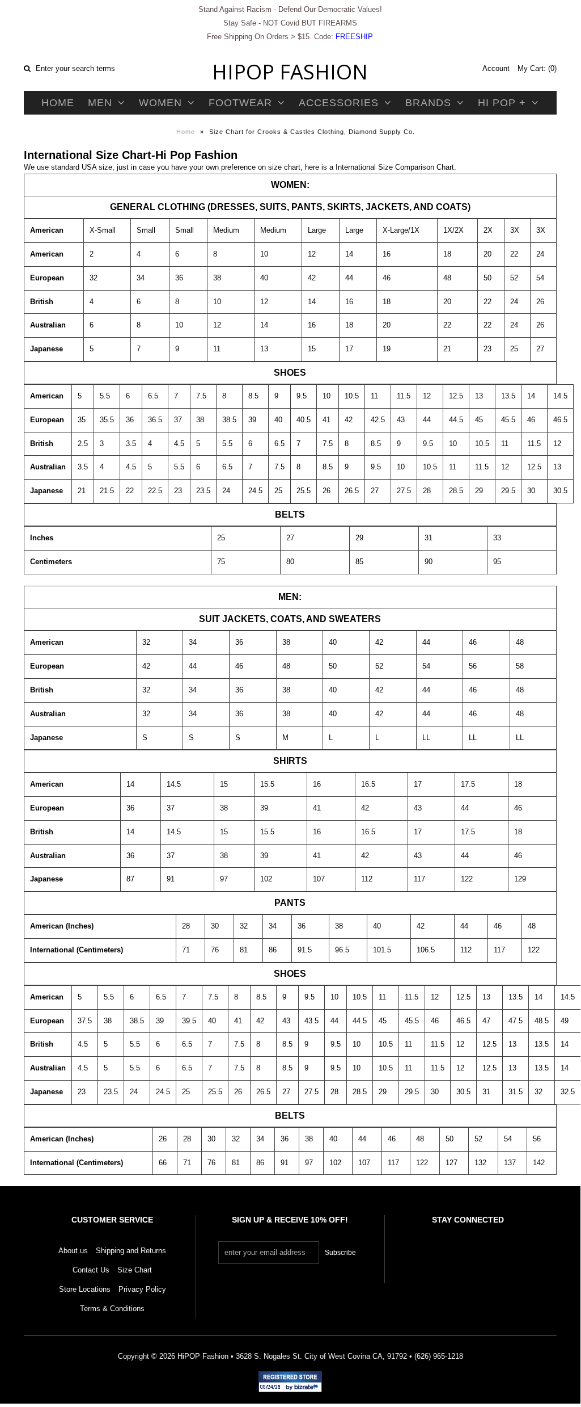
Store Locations (85, 1289)
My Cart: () (537, 68)
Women (160, 102)
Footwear (240, 102)
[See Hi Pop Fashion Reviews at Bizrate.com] (290, 1381)
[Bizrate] (308, 1387)
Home (57, 102)
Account (496, 68)
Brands (428, 102)
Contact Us (91, 1270)
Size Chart (134, 1270)
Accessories (339, 102)
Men (100, 102)
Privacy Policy (142, 1289)
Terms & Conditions (112, 1308)
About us (73, 1250)
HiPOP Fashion (290, 72)
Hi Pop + (502, 102)
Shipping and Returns (131, 1250)
